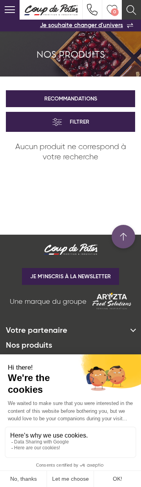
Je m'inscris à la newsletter (70, 276)
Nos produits (29, 346)
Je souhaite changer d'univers (81, 25)
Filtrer (79, 122)
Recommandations (70, 99)
